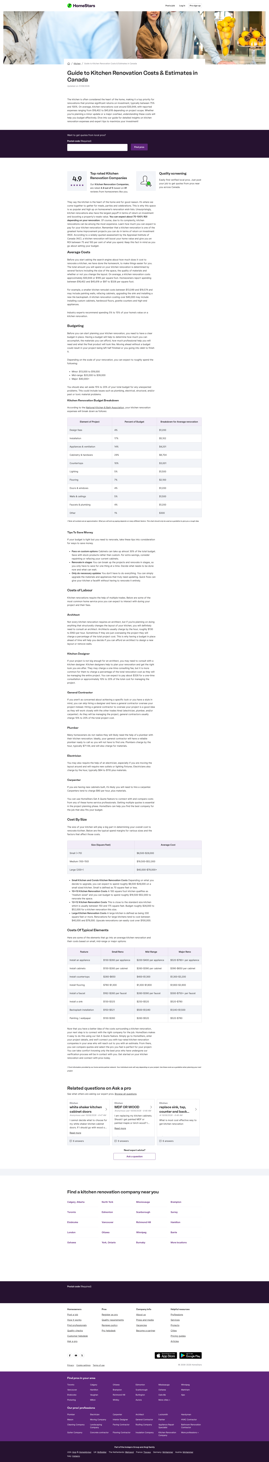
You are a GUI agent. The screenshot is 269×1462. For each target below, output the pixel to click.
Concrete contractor (99, 1432)
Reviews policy (110, 1325)
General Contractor (144, 1419)
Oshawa (71, 1242)
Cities (174, 1330)
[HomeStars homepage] (83, 5)
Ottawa (105, 1232)
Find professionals (77, 1325)
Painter (161, 1419)
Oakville (162, 1395)
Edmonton (107, 1212)
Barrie (174, 1232)
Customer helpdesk (77, 1336)
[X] (82, 1355)
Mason (70, 1419)
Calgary (93, 1384)
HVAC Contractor (189, 1419)
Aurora (139, 1400)
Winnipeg (141, 1232)
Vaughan (94, 1395)
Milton (93, 1400)
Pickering (71, 1400)
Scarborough (143, 1212)
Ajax (183, 1395)
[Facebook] (69, 1355)
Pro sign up (195, 5)
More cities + (164, 1400)
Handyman (186, 1414)
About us (141, 1314)
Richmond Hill (143, 1222)
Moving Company (98, 1419)
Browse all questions (126, 1093)
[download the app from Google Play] (190, 1355)
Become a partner (145, 1330)
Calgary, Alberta (75, 1202)
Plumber (71, 1414)
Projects (175, 1325)
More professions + (190, 1432)
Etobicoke (72, 1222)
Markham (185, 1389)
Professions (177, 1314)
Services (175, 1319)
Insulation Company (145, 1432)
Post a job (170, 5)
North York (107, 1202)
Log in (182, 5)
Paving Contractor (121, 1424)
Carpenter (117, 1414)
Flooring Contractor (121, 1432)
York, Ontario (109, 1242)
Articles (175, 1341)
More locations (179, 1242)
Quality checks (75, 1330)
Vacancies (141, 1325)
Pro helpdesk (109, 1330)
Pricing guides (178, 1336)
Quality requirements (113, 1319)
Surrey (174, 1212)
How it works (74, 1319)
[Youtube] (75, 1355)
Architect (140, 1414)
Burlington (140, 1395)
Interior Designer (120, 1419)
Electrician (94, 1414)
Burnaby (140, 1242)
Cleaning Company (76, 1424)
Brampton (176, 1202)
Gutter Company (74, 1432)
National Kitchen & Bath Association (105, 407)
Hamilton (175, 1222)
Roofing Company (144, 1424)
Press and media (145, 1319)
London (71, 1232)
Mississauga (143, 1202)
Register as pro (110, 1314)
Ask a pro (72, 1341)
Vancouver (107, 1222)
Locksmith (163, 1414)
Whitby (116, 1400)
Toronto (71, 1212)
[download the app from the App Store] (166, 1355)
